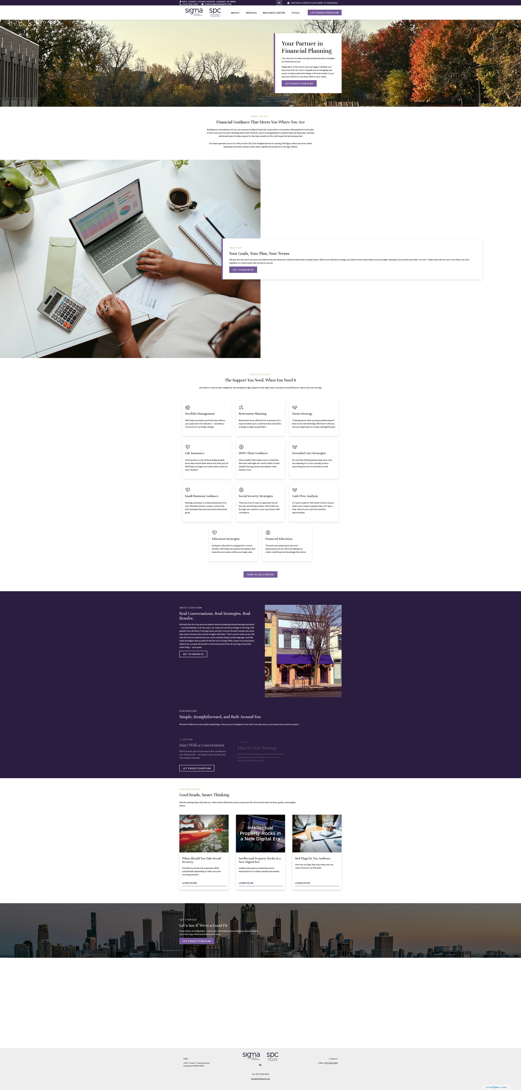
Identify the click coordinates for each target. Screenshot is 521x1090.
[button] (235, 12)
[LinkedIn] (279, 2)
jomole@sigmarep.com (218, 4)
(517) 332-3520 (190, 4)
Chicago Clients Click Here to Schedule (314, 3)
